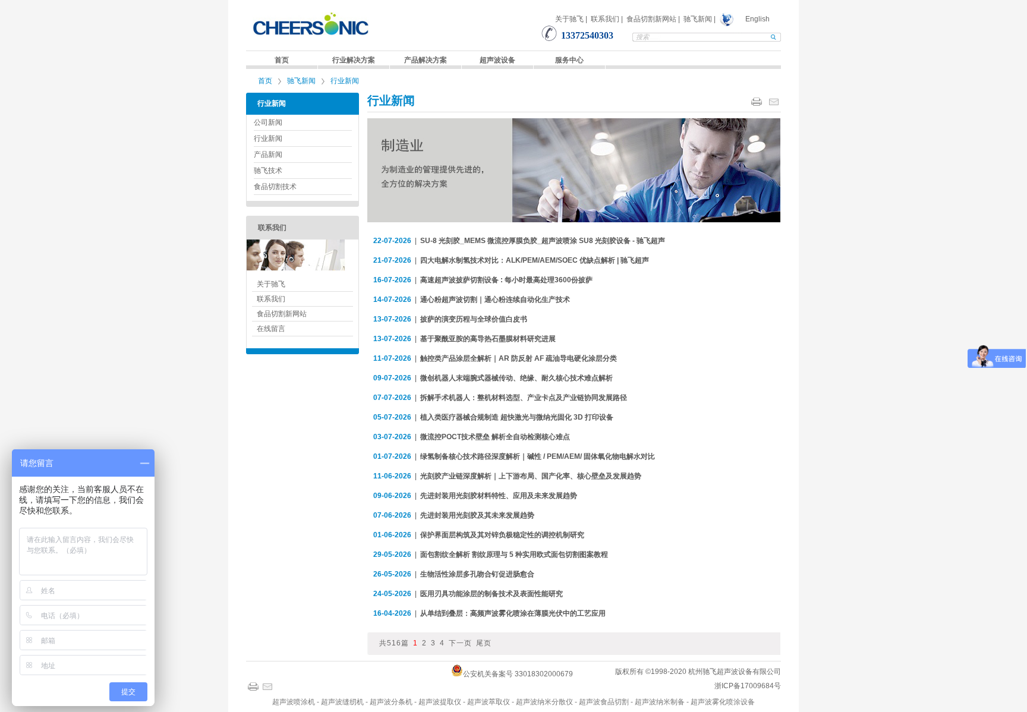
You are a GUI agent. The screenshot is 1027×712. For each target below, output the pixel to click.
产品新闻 (268, 154)
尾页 (484, 643)
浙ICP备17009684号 (747, 686)
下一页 (460, 643)
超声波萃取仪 (488, 702)
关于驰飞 (569, 19)
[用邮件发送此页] (773, 101)
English (757, 19)
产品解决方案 (425, 60)
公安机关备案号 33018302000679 (518, 674)
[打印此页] (756, 101)
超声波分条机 (391, 702)
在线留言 (271, 329)
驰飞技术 (268, 170)
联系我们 (605, 19)
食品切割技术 (275, 186)
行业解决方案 (353, 60)
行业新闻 (344, 81)
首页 (282, 60)
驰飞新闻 (697, 19)
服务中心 (569, 60)
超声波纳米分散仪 (544, 702)
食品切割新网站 (651, 19)
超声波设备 (497, 60)
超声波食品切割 (604, 702)
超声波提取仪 (439, 702)
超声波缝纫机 (342, 702)
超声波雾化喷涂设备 (723, 702)
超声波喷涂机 (293, 702)
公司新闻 (268, 122)
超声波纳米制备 (660, 702)
